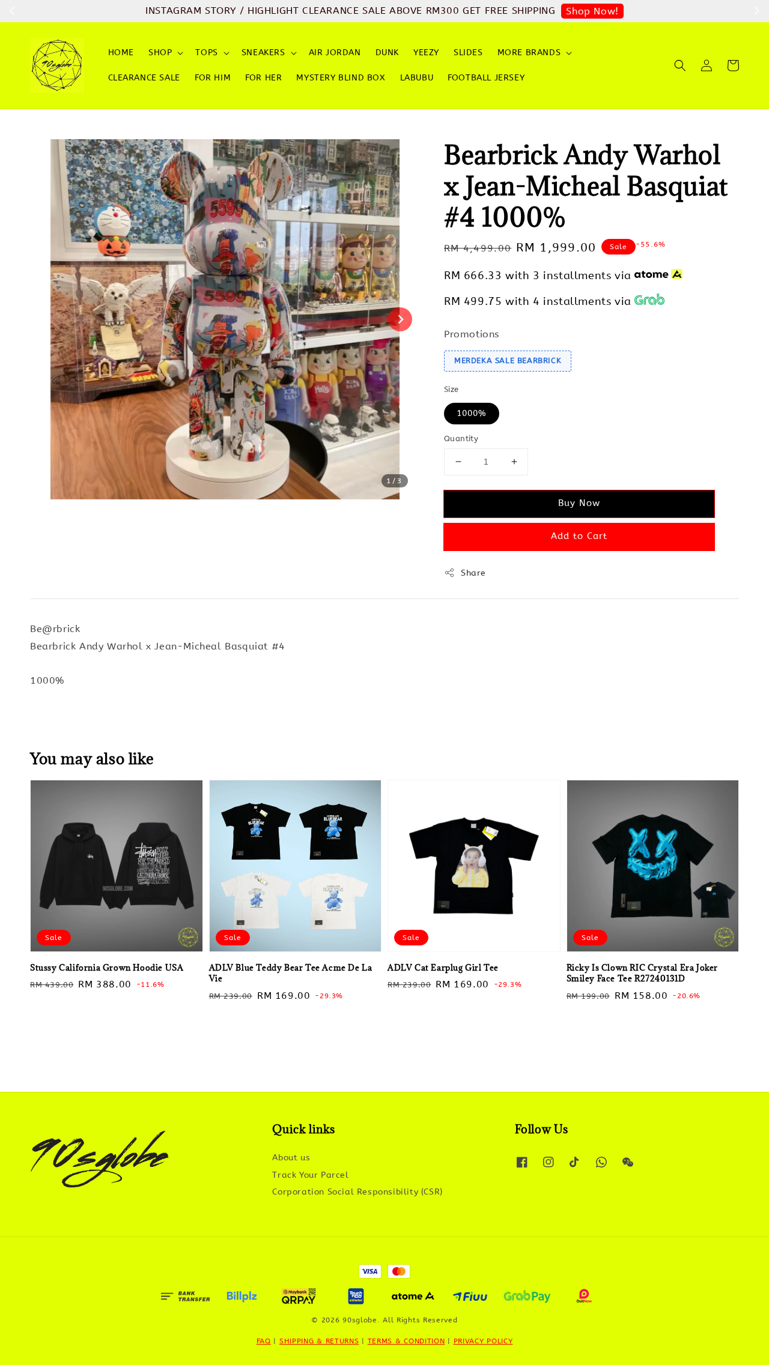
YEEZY (426, 52)
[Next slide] (400, 319)
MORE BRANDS (529, 52)
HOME (121, 52)
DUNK (387, 52)
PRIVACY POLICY (483, 1341)
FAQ (264, 1341)
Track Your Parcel (310, 1175)
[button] (680, 65)
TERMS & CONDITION (406, 1341)
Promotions (471, 334)
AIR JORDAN (335, 52)
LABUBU (417, 78)
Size (451, 389)
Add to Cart (579, 536)
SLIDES (468, 52)
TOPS (206, 52)
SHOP (160, 52)
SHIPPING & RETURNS (319, 1341)
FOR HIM (213, 78)
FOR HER (263, 78)
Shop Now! (592, 11)
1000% (472, 413)
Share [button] (473, 573)
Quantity (461, 438)
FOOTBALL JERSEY (486, 78)
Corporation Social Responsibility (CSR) (357, 1192)
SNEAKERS (263, 52)
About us (291, 1158)
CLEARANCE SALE (144, 78)
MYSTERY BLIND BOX (340, 78)
